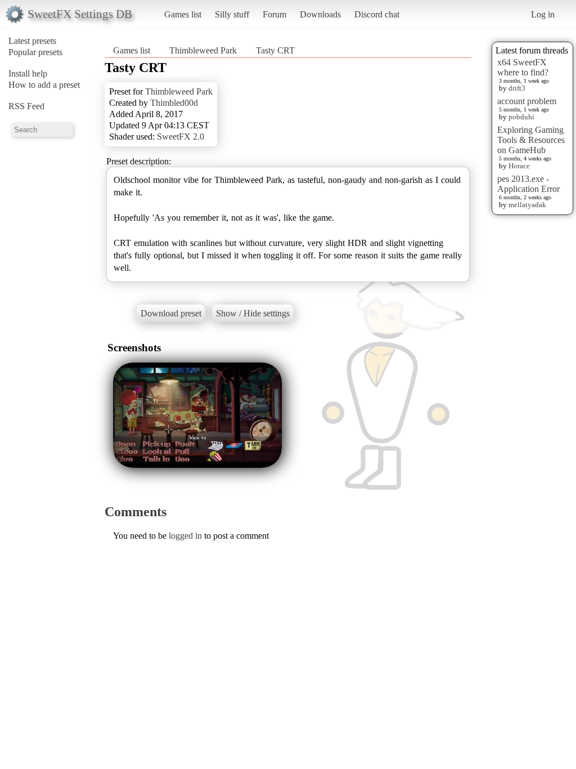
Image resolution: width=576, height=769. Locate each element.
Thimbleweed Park (203, 50)
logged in (185, 535)
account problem (526, 101)
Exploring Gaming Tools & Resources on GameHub (531, 140)
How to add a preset (44, 85)
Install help (27, 73)
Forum (274, 14)
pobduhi (521, 117)
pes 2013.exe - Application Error (528, 184)
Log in (543, 14)
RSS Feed (26, 106)
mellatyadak (527, 204)
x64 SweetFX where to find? (522, 67)
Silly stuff (232, 14)
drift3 (516, 88)
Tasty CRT (275, 50)
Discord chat (376, 14)
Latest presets (32, 41)
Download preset (171, 313)
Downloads (320, 14)
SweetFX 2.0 (180, 136)
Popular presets (35, 52)
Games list (182, 14)
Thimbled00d (174, 103)
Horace (519, 166)
